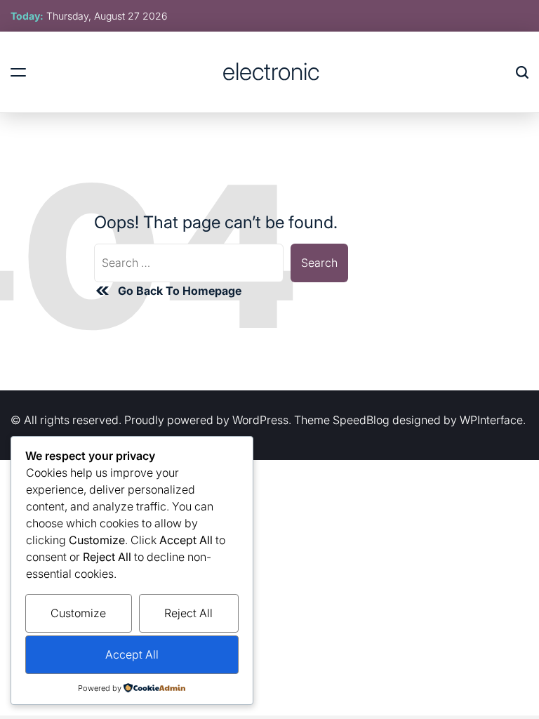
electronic (270, 72)
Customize (78, 613)
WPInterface (491, 420)
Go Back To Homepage (179, 291)
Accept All (132, 654)
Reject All (188, 613)
